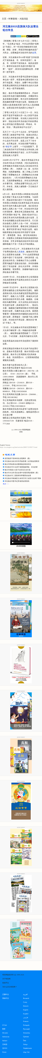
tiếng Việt (26, 1052)
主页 (4, 19)
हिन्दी (3, 1029)
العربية (25, 994)
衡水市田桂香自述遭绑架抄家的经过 (18, 464)
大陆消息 (23, 19)
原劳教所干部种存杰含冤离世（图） (18, 458)
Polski (4, 1052)
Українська (27, 1048)
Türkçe (25, 1044)
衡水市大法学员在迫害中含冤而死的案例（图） (22, 473)
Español (25, 1014)
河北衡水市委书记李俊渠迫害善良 (17, 481)
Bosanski (26, 998)
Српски (26, 1037)
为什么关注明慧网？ (9, 987)
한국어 (4, 1048)
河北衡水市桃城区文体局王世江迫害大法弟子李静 (23, 478)
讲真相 (21, 252)
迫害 (34, 53)
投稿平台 (5, 983)
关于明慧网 (6, 979)
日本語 (4, 1044)
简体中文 (5, 998)
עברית (4, 1025)
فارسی (25, 1017)
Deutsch (25, 1006)
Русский (26, 1029)
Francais (26, 1021)
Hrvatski (5, 1033)
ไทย (24, 1041)
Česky (25, 1002)
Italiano (4, 1041)
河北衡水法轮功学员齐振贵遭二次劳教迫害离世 (22, 461)
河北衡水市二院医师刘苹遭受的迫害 (18, 475)
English (25, 1010)
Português (26, 1025)
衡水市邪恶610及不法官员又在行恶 (17, 470)
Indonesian (5, 1037)
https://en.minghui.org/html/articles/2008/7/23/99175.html (18, 447)
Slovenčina (26, 1033)
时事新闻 (13, 19)
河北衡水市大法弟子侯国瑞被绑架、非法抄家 (21, 467)
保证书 (9, 146)
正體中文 (5, 994)
